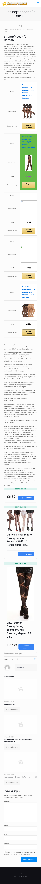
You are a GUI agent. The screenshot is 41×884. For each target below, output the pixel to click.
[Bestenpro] (15, 3)
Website (7, 843)
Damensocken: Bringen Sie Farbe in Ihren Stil (20, 777)
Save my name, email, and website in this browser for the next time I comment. (19, 853)
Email (6, 834)
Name (6, 825)
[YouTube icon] (24, 876)
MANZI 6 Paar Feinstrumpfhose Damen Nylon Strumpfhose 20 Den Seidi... (28, 292)
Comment (8, 801)
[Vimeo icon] (22, 876)
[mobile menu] (38, 3)
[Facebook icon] (17, 876)
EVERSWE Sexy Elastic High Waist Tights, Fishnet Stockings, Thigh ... (28, 143)
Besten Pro (18, 30)
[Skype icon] (15, 876)
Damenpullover (9, 704)
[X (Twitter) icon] (19, 876)
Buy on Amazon (29, 126)
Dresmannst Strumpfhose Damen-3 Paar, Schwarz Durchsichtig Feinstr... (27, 91)
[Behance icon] (26, 876)
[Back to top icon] (20, 871)
